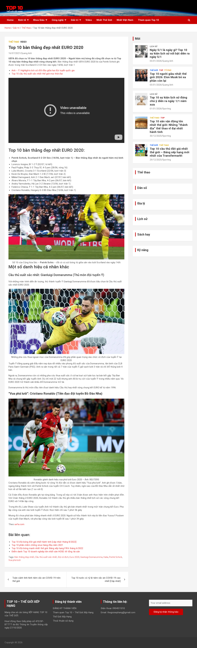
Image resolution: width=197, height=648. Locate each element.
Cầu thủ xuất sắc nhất (46, 557)
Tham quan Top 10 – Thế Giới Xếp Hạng (73, 612)
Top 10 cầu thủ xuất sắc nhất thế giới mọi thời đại (37, 73)
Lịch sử (153, 46)
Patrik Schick (115, 557)
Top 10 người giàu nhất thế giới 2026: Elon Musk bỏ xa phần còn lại (168, 77)
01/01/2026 (155, 108)
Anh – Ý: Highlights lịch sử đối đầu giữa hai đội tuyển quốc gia (43, 70)
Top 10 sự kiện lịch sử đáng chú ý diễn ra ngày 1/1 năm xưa (168, 101)
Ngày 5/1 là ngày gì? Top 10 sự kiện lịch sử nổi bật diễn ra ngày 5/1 (170, 53)
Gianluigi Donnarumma (91, 557)
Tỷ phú (167, 70)
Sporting (166, 108)
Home (10, 20)
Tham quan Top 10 (148, 20)
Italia (105, 557)
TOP (161, 70)
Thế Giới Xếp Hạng (62, 616)
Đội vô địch (63, 557)
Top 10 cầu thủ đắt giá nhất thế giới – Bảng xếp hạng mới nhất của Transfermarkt (169, 152)
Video (89, 20)
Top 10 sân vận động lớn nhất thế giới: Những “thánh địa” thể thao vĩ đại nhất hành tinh (169, 127)
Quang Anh (26, 53)
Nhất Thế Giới (104, 20)
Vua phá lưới (14, 560)
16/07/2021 (14, 53)
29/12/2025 (155, 159)
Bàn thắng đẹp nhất (24, 557)
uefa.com (19, 524)
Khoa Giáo (38, 20)
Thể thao (13, 42)
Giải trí (74, 20)
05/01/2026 (155, 61)
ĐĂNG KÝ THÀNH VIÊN (64, 608)
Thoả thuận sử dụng (63, 620)
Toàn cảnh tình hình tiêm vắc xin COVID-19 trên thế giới (36, 579)
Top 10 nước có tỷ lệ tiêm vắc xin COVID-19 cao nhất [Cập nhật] (96, 579)
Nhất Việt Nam (125, 20)
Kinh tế (22, 20)
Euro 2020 (74, 557)
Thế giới (154, 70)
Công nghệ (58, 20)
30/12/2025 (155, 136)
